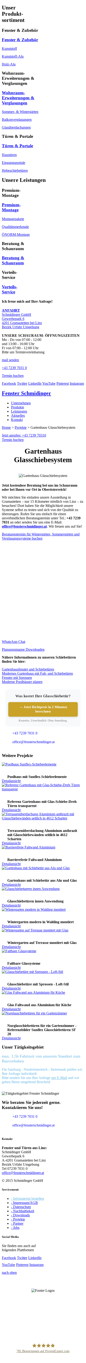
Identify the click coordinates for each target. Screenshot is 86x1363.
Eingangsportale (13, 163)
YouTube (48, 383)
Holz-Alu (9, 64)
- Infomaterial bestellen (27, 1198)
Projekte (21, 427)
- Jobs (15, 1228)
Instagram (77, 383)
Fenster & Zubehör (20, 39)
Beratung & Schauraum (13, 260)
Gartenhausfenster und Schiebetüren (28, 669)
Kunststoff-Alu (13, 56)
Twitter (22, 383)
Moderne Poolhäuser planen (22, 682)
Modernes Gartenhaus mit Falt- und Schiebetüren (37, 673)
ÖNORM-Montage (16, 235)
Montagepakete (13, 219)
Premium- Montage (11, 207)
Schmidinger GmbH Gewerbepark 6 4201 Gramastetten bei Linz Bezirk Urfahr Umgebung (22, 318)
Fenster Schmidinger (26, 393)
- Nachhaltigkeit (22, 1211)
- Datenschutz (21, 1207)
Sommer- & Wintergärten (20, 112)
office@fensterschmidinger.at (23, 1173)
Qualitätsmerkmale (15, 227)
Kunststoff (9, 48)
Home (6, 427)
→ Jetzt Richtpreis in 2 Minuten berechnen (43, 709)
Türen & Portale (17, 145)
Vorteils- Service (9, 289)
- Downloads (20, 1215)
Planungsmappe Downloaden (23, 649)
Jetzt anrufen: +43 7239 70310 (24, 435)
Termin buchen (13, 440)
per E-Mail (59, 1078)
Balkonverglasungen (17, 119)
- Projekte (18, 1219)
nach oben (9, 1272)
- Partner (17, 1223)
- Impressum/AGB (24, 1203)
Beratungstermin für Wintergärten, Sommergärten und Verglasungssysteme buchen (41, 536)
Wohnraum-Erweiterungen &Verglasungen (18, 97)
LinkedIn (35, 383)
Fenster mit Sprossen (17, 678)
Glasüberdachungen (16, 127)
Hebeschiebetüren (15, 170)
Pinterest (62, 383)
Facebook (9, 383)
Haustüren (9, 155)
